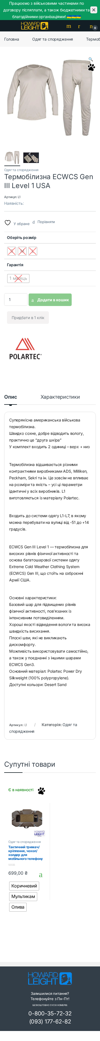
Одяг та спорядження (52, 39)
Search (69, 26)
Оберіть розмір (21, 237)
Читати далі (39, 874)
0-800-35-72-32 (50, 1013)
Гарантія (15, 264)
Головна (11, 39)
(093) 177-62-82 (50, 1021)
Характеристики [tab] (60, 397)
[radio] (12, 251)
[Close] (93, 9)
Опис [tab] (10, 397)
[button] (90, 59)
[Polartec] (25, 348)
